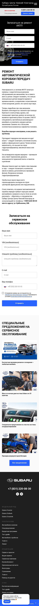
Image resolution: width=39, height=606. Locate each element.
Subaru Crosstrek (7, 516)
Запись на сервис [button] (8, 592)
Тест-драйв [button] (6, 534)
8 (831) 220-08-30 (27, 10)
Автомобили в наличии (9, 525)
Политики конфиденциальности (18, 55)
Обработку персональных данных (19, 53)
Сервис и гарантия (8, 552)
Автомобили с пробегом (10, 537)
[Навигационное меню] (35, 4)
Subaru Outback (7, 513)
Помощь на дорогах (8, 578)
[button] (27, 13)
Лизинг (4, 544)
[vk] (17, 495)
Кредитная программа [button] (9, 531)
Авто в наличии (9, 10)
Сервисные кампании (9, 559)
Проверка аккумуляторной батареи (14, 456)
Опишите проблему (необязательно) (17, 254)
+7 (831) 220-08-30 (19, 488)
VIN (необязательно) (10, 242)
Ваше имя (6, 231)
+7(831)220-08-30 (30, 201)
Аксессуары (6, 568)
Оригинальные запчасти (10, 565)
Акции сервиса (7, 555)
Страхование (6, 571)
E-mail (4, 270)
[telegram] (21, 495)
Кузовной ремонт (8, 562)
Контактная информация (10, 586)
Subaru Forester (7, 510)
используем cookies (9, 599)
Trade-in (4, 541)
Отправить (19, 61)
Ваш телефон (7, 282)
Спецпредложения (10, 13)
